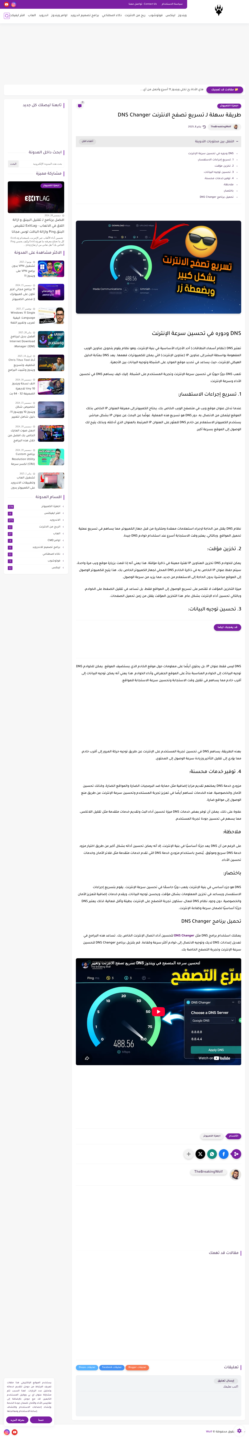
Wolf (209, 1432)
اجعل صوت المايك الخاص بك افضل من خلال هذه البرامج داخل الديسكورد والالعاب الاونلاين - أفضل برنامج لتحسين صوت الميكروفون (21, 436)
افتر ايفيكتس (35, 513)
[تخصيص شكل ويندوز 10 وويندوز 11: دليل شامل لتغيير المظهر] (51, 409)
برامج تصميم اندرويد (84, 15)
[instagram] (13, 4)
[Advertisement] (124, 54)
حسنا (41, 1419)
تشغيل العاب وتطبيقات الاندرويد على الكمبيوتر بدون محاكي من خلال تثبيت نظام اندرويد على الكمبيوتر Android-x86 (23, 484)
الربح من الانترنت (35, 527)
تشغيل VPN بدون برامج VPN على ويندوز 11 (23, 271)
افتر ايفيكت (17, 15)
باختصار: (229, 191)
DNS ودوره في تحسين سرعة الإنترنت (211, 153)
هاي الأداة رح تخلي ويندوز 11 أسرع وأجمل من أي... (171, 89)
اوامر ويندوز (59, 15)
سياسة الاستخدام (172, 4)
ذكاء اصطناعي (112, 15)
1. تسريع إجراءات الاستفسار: (216, 159)
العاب (32, 15)
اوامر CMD (35, 540)
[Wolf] (218, 11)
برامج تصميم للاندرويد (35, 547)
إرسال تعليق (226, 1381)
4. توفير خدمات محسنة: (219, 178)
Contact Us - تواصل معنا (143, 4)
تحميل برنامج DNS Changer (217, 197)
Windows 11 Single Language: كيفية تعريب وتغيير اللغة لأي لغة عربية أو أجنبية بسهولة (23, 319)
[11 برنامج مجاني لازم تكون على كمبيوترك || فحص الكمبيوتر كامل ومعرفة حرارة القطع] (51, 292)
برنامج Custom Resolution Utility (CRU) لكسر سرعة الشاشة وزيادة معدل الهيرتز (23, 460)
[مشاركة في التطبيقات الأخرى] (189, 1154)
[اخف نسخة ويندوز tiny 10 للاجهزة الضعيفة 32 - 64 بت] (51, 386)
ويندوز (182, 15)
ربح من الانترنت (135, 15)
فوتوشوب (155, 15)
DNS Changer (184, 936)
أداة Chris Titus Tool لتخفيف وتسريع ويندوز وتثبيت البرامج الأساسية (21, 366)
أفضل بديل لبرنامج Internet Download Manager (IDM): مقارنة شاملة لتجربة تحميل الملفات (22, 342)
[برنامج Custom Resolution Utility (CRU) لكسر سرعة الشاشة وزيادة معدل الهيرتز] (51, 457)
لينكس (170, 15)
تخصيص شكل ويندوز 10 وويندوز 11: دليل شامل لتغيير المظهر (22, 413)
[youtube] (6, 4)
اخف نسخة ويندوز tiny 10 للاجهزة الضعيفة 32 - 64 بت (22, 389)
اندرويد (43, 15)
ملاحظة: (228, 184)
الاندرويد (35, 520)
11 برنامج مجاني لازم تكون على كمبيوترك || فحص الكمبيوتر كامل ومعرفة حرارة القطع (22, 295)
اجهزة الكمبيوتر (229, 106)
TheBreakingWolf (221, 127)
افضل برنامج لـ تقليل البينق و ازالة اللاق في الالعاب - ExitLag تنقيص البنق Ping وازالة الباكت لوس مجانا (38, 226)
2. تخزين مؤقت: (224, 166)
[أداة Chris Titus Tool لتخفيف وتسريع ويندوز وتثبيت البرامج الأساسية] (51, 363)
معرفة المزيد (17, 1419)
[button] (224, 1154)
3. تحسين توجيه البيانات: (218, 172)
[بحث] (7, 16)
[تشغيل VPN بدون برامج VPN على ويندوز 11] (51, 269)
